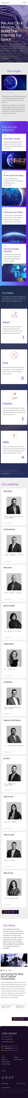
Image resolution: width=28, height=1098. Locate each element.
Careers (4, 1071)
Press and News (6, 1061)
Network (16, 1057)
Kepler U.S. (4, 1059)
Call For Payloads (18, 1059)
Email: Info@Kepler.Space (8, 1041)
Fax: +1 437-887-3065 (7, 1039)
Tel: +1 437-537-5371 (7, 1036)
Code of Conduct (21, 1083)
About (3, 1057)
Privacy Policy (4, 1083)
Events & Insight (6, 1064)
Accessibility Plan (5, 1087)
